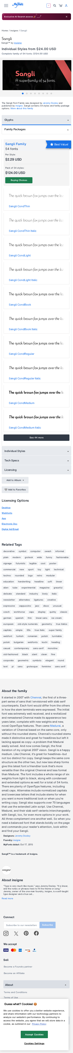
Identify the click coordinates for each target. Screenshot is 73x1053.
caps (31, 612)
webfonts (33, 642)
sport (31, 569)
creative (51, 600)
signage (7, 563)
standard (20, 593)
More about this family (22, 108)
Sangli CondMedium (21, 403)
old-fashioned (10, 654)
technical (59, 569)
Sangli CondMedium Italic (25, 428)
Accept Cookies (34, 1034)
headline (39, 581)
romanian (32, 636)
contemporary (21, 648)
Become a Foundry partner (18, 966)
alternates (24, 600)
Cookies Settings (34, 1043)
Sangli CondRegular (21, 354)
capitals (7, 630)
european (8, 624)
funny (49, 557)
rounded (19, 575)
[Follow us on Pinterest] (27, 933)
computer (35, 551)
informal (59, 551)
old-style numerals (28, 624)
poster (52, 563)
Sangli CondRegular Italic (25, 378)
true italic (40, 630)
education (8, 581)
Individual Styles (14, 451)
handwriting (24, 581)
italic (54, 593)
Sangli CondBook (20, 305)
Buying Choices (19, 180)
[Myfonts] (18, 7)
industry (33, 593)
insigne (14, 30)
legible (33, 563)
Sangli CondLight (20, 255)
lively (45, 593)
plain (5, 557)
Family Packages (14, 129)
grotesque (32, 666)
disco (46, 606)
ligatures (38, 600)
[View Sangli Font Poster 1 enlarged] (37, 77)
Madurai (55, 726)
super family (55, 630)
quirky (53, 612)
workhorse (19, 612)
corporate (8, 660)
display (41, 612)
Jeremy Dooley (50, 103)
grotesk (29, 557)
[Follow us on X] (17, 933)
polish (44, 636)
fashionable (62, 557)
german (7, 618)
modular (50, 575)
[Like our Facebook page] (38, 933)
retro (39, 575)
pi (13, 666)
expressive (9, 606)
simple (19, 630)
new (22, 569)
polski (6, 642)
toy (39, 569)
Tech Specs (11, 460)
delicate (7, 593)
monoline (53, 648)
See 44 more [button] (37, 437)
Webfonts (7, 513)
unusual (57, 606)
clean (44, 654)
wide (39, 557)
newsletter (9, 600)
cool (43, 563)
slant (34, 654)
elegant (49, 660)
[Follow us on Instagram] (7, 933)
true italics (61, 624)
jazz (37, 606)
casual (6, 648)
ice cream (56, 618)
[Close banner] (66, 16)
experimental (28, 587)
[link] (60, 5)
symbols (37, 660)
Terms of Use (11, 997)
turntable (57, 636)
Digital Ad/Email (10, 529)
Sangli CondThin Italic (22, 231)
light (47, 569)
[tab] (23, 93)
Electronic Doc (9, 523)
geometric (23, 660)
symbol (22, 551)
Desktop (6, 507)
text (5, 666)
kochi (44, 642)
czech (6, 612)
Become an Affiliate (14, 973)
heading (55, 642)
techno (7, 575)
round (61, 660)
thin (30, 618)
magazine (45, 587)
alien (5, 587)
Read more (7, 898)
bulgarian (19, 642)
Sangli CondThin (19, 206)
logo (30, 575)
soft (50, 581)
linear (59, 581)
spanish (19, 618)
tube (15, 587)
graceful (58, 587)
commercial (9, 569)
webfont (7, 636)
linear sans (41, 618)
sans (20, 666)
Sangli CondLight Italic (23, 280)
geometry (47, 624)
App (4, 518)
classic (63, 612)
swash (48, 551)
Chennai (35, 697)
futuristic (20, 563)
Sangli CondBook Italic (23, 329)
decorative (9, 551)
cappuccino (25, 606)
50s (29, 630)
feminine (46, 666)
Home (5, 30)
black (25, 654)
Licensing (10, 470)
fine (53, 654)
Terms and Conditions (15, 992)
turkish (20, 636)
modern (17, 557)
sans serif (60, 666)
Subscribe (47, 924)
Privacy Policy (39, 1024)
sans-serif (38, 648)
